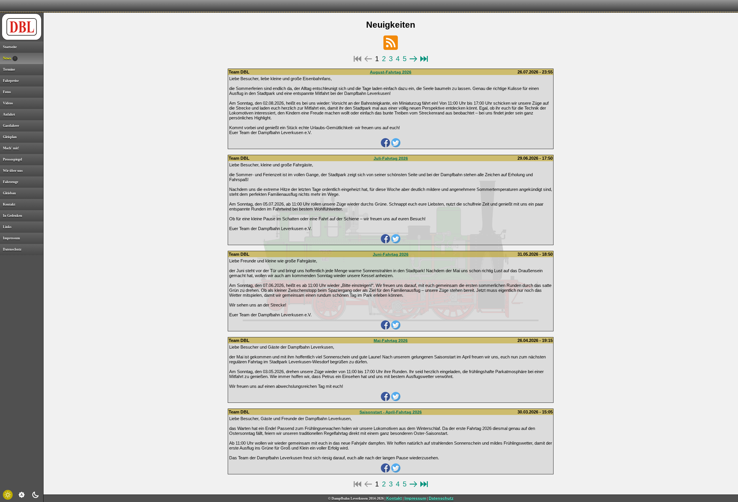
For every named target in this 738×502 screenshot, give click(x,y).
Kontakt (394, 498)
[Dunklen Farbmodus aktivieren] (35, 495)
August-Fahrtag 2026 (390, 72)
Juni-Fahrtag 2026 (390, 254)
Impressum (415, 498)
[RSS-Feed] (390, 42)
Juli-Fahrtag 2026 (391, 158)
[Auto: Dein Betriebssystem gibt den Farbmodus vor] (22, 495)
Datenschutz (441, 498)
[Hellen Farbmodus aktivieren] (8, 495)
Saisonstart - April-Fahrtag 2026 (390, 412)
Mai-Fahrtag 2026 (391, 340)
